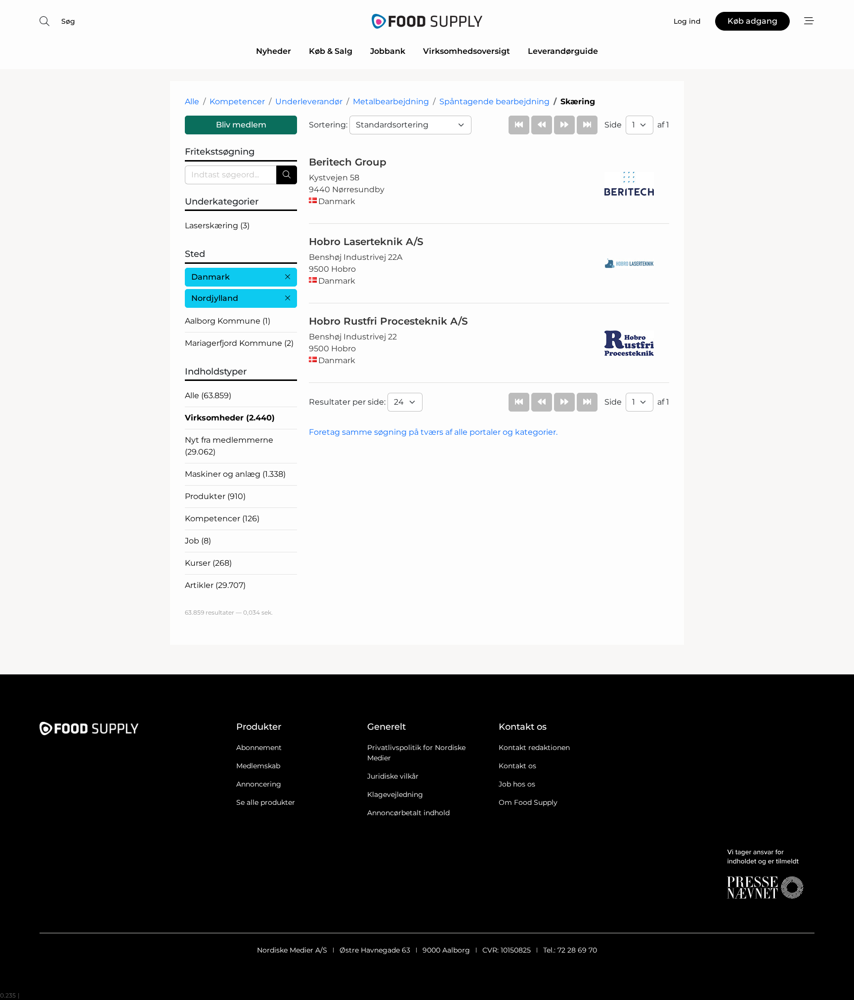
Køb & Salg (330, 51)
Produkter (215, 496)
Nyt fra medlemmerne (229, 446)
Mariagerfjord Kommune (239, 343)
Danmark (210, 277)
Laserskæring (217, 225)
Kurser (208, 563)
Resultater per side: (348, 402)
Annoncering (258, 784)
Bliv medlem (241, 124)
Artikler (215, 585)
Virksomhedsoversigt (466, 51)
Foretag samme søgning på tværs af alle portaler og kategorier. (433, 432)
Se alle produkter (265, 802)
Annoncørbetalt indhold (408, 812)
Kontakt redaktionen (534, 747)
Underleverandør (308, 101)
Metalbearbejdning (391, 101)
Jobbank (387, 51)
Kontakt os (517, 765)
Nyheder (273, 51)
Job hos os (517, 784)
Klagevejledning (395, 794)
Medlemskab (258, 765)
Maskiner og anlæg (235, 474)
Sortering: (329, 124)
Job (198, 540)
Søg (68, 21)
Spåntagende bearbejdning (494, 101)
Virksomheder (230, 417)
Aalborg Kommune (227, 321)
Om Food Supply (528, 802)
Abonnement (259, 747)
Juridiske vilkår (393, 776)
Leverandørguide (563, 51)
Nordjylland (214, 298)
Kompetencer (237, 101)
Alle (192, 101)
